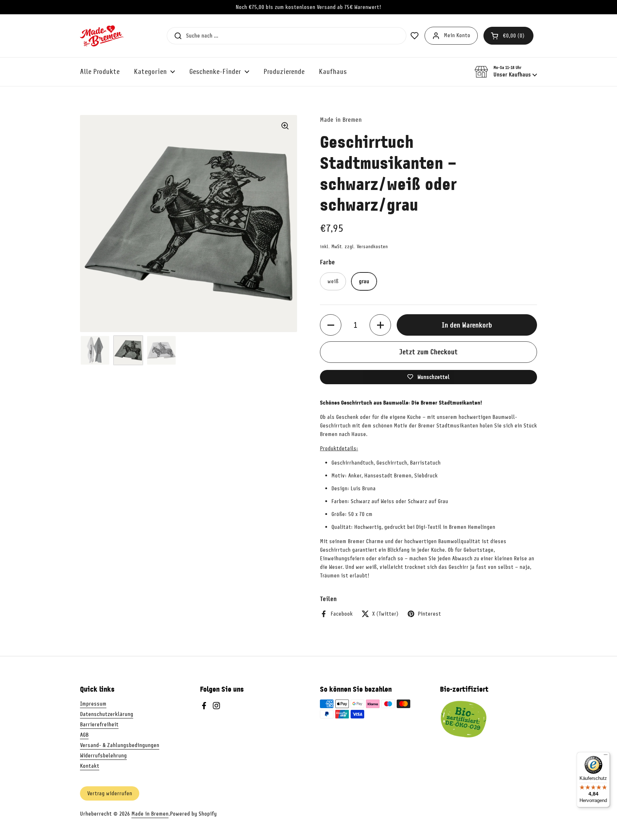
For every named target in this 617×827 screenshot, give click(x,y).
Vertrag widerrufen (109, 793)
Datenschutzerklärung (106, 714)
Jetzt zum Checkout (428, 351)
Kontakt (89, 766)
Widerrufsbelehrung (103, 755)
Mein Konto (457, 35)
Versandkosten (372, 247)
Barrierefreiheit (99, 724)
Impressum (93, 703)
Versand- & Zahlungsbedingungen (119, 745)
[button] (508, 36)
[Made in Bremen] (102, 35)
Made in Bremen (150, 813)
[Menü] (605, 756)
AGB (84, 734)
